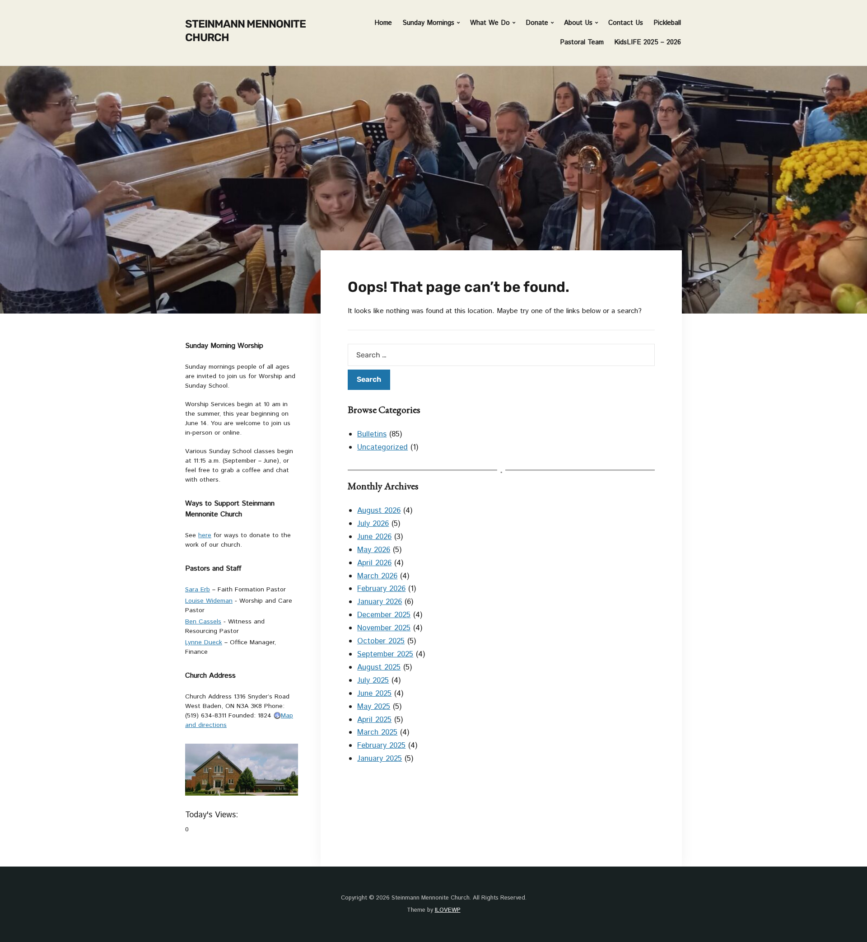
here (204, 535)
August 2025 (379, 667)
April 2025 (374, 719)
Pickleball (667, 23)
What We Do (490, 23)
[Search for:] (501, 355)
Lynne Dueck (203, 642)
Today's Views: (213, 815)
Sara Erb (197, 589)
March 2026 (377, 576)
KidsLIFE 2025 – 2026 (647, 42)
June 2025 (374, 693)
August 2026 (379, 510)
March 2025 (377, 732)
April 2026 (374, 563)
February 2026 (381, 588)
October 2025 (381, 641)
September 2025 (385, 654)
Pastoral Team (582, 42)
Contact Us (625, 23)
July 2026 (373, 523)
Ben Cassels (203, 621)
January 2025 (379, 758)
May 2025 (373, 706)
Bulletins (372, 434)
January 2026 (379, 601)
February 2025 (381, 745)
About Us (578, 23)
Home (383, 23)
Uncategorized (382, 447)
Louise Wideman (209, 600)
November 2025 (383, 628)
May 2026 (373, 549)
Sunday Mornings (428, 23)
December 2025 (383, 614)
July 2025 (373, 680)
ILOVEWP (448, 910)
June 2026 (374, 536)
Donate (537, 23)
